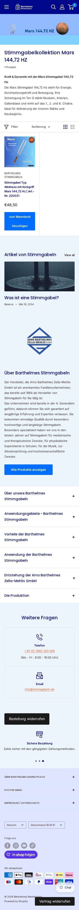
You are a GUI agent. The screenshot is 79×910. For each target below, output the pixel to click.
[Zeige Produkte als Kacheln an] (65, 127)
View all (69, 255)
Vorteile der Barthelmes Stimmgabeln (24, 537)
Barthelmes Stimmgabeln (13, 175)
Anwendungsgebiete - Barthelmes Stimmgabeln (33, 516)
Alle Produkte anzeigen (28, 469)
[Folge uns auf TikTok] (32, 846)
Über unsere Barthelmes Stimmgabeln (24, 496)
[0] (71, 7)
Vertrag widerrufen (54, 901)
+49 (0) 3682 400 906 (39, 651)
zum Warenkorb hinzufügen (20, 221)
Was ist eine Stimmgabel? (31, 298)
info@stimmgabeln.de (39, 689)
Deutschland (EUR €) (43, 825)
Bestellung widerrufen (27, 719)
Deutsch (11, 825)
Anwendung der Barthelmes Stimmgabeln (28, 557)
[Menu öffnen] (6, 7)
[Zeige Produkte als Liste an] (73, 127)
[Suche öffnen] (53, 7)
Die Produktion (16, 595)
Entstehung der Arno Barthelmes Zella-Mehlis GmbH (32, 578)
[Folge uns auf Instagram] (16, 846)
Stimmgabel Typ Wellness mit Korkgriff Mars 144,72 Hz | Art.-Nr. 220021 (19, 189)
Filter (14, 126)
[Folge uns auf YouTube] (24, 846)
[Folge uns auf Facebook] (7, 846)
